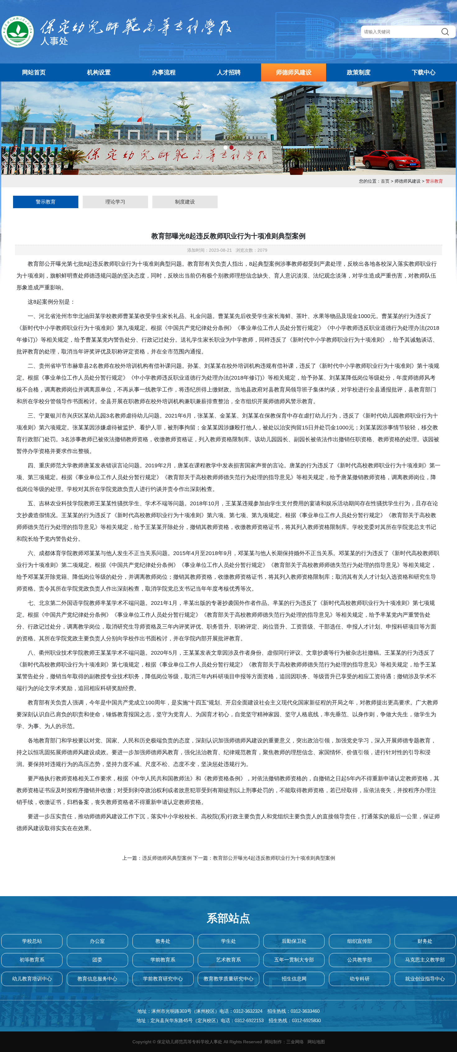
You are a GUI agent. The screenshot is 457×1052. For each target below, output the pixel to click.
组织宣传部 (359, 941)
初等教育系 (32, 959)
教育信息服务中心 (97, 978)
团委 (97, 959)
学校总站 (32, 941)
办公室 (97, 941)
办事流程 (164, 72)
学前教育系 (162, 959)
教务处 (162, 941)
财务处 (425, 941)
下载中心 (424, 72)
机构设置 (99, 72)
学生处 (228, 941)
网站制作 (273, 1041)
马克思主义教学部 (425, 959)
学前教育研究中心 (163, 978)
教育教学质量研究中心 (228, 978)
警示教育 (46, 201)
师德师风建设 (294, 72)
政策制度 (359, 72)
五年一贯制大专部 (294, 959)
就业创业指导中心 (425, 978)
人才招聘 (229, 72)
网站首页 (34, 72)
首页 (385, 181)
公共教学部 (359, 959)
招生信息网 (294, 978)
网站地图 (316, 1041)
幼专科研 (360, 978)
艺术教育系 (228, 959)
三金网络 (295, 1041)
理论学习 (115, 201)
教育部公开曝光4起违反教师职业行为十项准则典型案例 (274, 858)
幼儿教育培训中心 (32, 978)
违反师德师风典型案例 (167, 858)
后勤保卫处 (294, 941)
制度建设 (185, 201)
